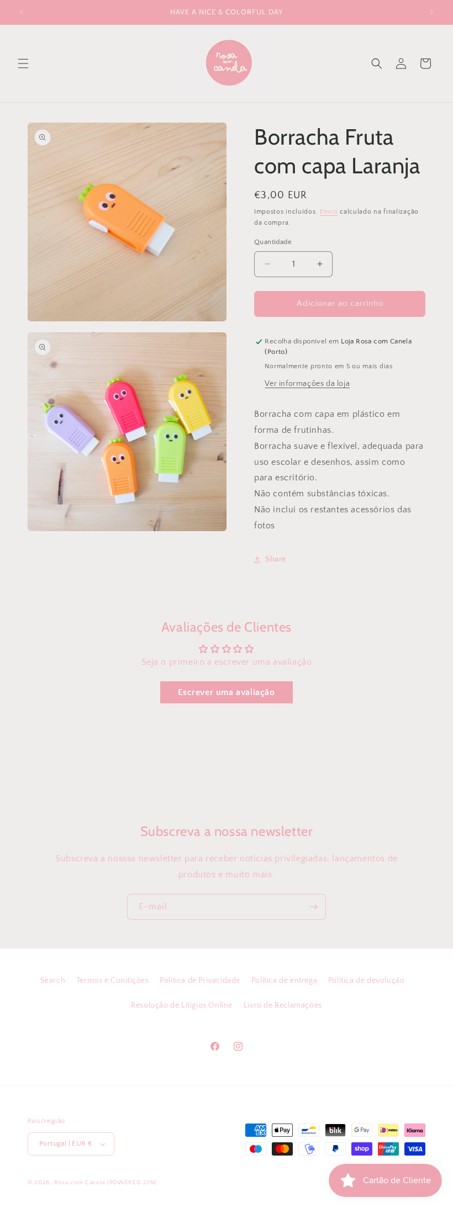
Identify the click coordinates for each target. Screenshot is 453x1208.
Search (53, 980)
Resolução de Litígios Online (182, 1005)
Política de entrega (284, 980)
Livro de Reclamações (283, 1005)
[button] (23, 63)
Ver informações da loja (307, 383)
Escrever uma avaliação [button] (226, 692)
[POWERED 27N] (132, 1182)
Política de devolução (366, 980)
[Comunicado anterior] (21, 12)
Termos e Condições (112, 980)
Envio (329, 211)
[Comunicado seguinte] (431, 12)
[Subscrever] (313, 907)
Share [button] (275, 559)
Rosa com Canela (80, 1182)
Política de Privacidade (200, 980)
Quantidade (273, 242)
